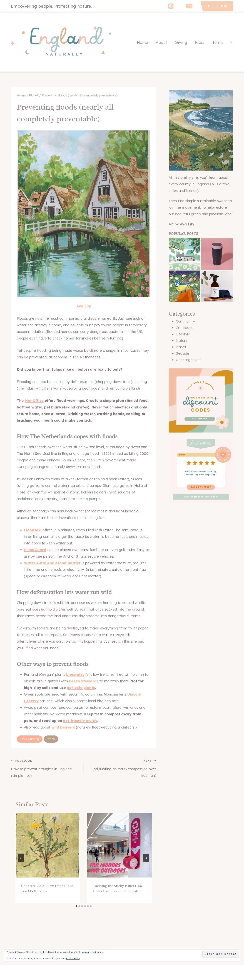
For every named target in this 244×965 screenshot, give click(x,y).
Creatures (184, 327)
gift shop (218, 6)
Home (142, 42)
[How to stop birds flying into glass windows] (184, 286)
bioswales (75, 674)
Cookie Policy (73, 958)
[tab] (76, 906)
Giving (181, 42)
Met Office (34, 400)
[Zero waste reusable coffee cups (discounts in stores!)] (217, 254)
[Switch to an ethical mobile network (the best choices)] (184, 254)
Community (185, 321)
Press (200, 42)
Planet (181, 347)
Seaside (182, 353)
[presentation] (47, 845)
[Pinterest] (171, 6)
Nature (182, 340)
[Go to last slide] (21, 858)
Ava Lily (83, 306)
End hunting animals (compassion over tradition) (124, 768)
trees (51, 739)
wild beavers (63, 727)
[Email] (189, 6)
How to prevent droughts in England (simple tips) (41, 768)
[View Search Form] (231, 42)
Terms (217, 42)
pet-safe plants (81, 687)
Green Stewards (83, 681)
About (161, 42)
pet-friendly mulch (80, 720)
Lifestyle (183, 334)
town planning (29, 739)
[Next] (146, 858)
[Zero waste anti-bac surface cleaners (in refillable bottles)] (217, 286)
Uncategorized (188, 359)
